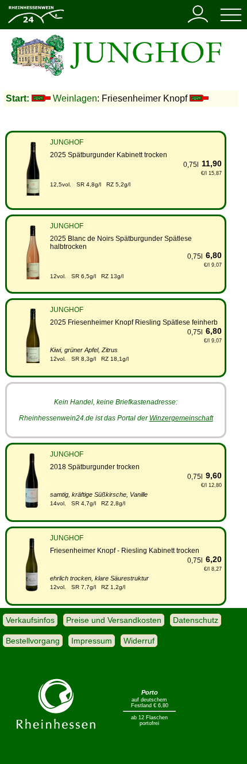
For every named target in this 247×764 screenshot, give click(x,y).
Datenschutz (195, 620)
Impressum (91, 640)
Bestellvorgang (33, 640)
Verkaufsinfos (30, 620)
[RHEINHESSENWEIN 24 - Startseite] (35, 22)
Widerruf (139, 640)
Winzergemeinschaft (181, 418)
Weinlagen (75, 98)
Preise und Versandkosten (113, 620)
